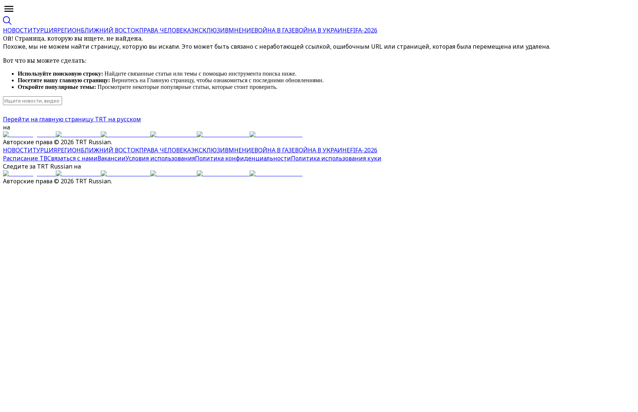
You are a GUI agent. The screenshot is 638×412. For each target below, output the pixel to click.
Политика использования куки (336, 158)
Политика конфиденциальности (243, 158)
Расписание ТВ (25, 158)
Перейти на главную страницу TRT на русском (72, 119)
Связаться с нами (72, 158)
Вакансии (111, 158)
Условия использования (160, 158)
